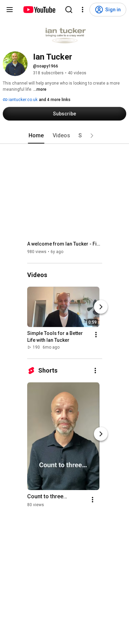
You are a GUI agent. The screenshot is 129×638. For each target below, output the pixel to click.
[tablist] (64, 135)
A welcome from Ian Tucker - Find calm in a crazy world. (65, 244)
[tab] (36, 135)
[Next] (101, 307)
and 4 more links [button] (55, 99)
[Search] (69, 9)
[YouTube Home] (39, 9)
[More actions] (96, 334)
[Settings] (82, 9)
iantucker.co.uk (22, 99)
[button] (92, 135)
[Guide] (10, 9)
